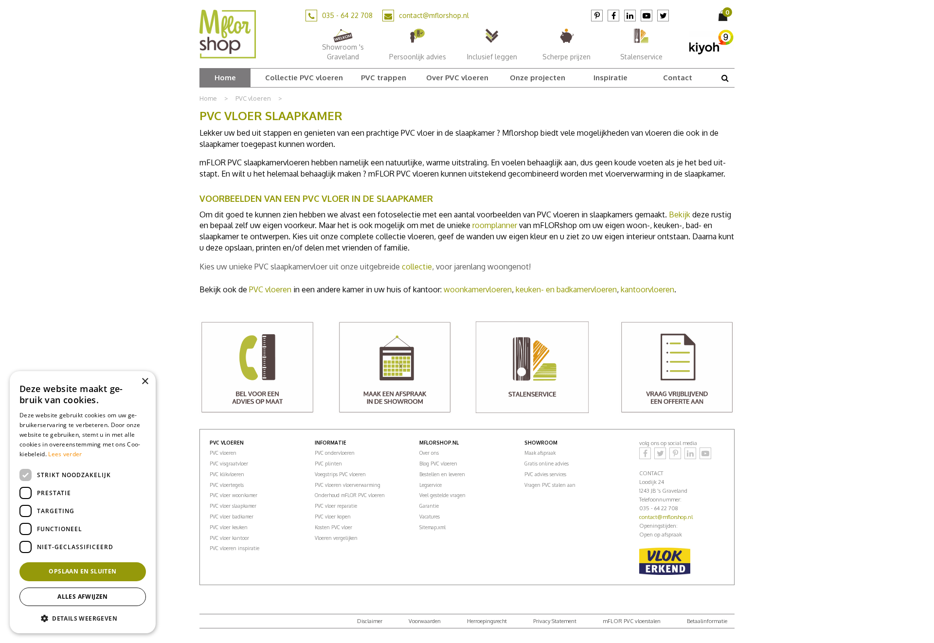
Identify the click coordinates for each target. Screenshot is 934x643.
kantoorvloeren (647, 289)
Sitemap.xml (432, 527)
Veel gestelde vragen (442, 495)
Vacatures (429, 516)
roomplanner (494, 225)
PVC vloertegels (227, 485)
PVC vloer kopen (333, 516)
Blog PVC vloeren (438, 463)
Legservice (430, 485)
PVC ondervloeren (335, 453)
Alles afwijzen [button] (82, 596)
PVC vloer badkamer (231, 516)
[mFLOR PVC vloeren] (227, 33)
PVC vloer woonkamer (233, 495)
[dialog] (83, 502)
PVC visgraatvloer (229, 463)
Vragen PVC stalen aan (549, 485)
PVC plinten (328, 463)
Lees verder (65, 454)
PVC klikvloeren (227, 474)
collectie (417, 266)
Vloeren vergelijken (336, 538)
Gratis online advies (546, 463)
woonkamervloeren (478, 289)
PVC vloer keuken (229, 527)
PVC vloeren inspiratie (234, 548)
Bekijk (679, 214)
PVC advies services (545, 474)
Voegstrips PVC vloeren (340, 474)
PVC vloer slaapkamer (233, 506)
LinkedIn (630, 15)
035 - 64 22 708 (347, 15)
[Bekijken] (724, 15)
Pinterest (597, 15)
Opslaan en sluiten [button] (82, 571)
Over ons (429, 453)
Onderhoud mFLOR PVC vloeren (350, 495)
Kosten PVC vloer (333, 527)
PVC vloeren (270, 289)
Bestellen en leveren (442, 474)
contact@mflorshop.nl (434, 15)
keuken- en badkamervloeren (566, 289)
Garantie (429, 506)
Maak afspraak (540, 453)
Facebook (613, 15)
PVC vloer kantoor (229, 538)
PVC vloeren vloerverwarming (347, 485)
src (725, 78)
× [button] (144, 381)
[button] (82, 618)
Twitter (663, 15)
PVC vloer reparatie (336, 506)
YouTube (646, 15)
